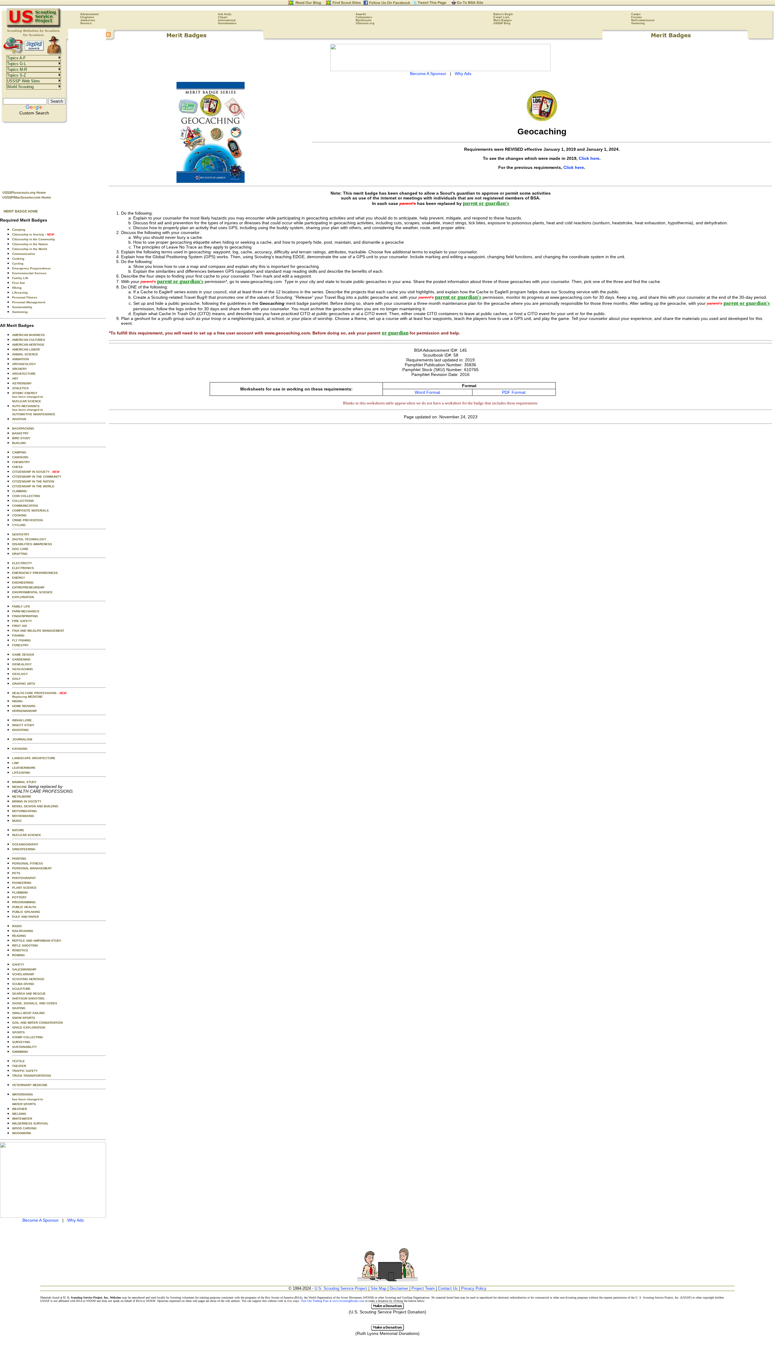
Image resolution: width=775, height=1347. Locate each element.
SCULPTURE (21, 988)
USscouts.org (365, 23)
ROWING (18, 955)
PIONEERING (21, 882)
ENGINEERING (23, 582)
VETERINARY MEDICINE (30, 1085)
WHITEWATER (22, 1118)
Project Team (423, 1288)
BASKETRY (20, 433)
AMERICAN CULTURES (28, 339)
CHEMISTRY (21, 462)
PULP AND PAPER (25, 916)
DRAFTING (20, 553)
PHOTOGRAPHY (24, 878)
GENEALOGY (22, 664)
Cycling (17, 263)
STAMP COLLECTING (27, 1037)
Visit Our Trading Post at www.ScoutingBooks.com (332, 1301)
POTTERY (19, 897)
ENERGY (18, 577)
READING (19, 935)
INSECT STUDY (23, 725)
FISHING (18, 635)
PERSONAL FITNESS (27, 863)
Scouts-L (86, 23)
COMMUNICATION (25, 505)
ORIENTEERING (23, 849)
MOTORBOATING (24, 811)
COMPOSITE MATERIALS (30, 510)
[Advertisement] (53, 154)
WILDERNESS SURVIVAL (30, 1123)
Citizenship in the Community (33, 239)
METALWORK (21, 796)
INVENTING (20, 730)
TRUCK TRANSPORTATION (31, 1075)
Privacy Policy (473, 1288)
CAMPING (19, 452)
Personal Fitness (24, 297)
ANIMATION (20, 359)
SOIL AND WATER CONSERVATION (37, 1022)
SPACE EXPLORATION (28, 1027)
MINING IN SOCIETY (26, 801)
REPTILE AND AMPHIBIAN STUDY (36, 940)
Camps (636, 14)
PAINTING (19, 858)
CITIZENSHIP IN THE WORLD (33, 486)
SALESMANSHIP (24, 969)
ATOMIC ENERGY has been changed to (27, 394)
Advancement (89, 14)
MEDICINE (19, 787)
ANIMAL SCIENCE (25, 354)
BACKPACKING (23, 428)
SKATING (18, 1008)
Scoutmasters (227, 23)
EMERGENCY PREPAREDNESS (35, 573)
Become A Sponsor (40, 1220)
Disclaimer (399, 1288)
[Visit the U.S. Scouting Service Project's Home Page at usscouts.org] (34, 27)
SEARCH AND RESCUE (29, 993)
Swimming (20, 312)
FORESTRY (20, 645)
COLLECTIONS (23, 500)
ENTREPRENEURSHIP (28, 587)
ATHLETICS (20, 388)
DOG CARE (20, 549)
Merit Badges (502, 20)
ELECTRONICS (23, 568)
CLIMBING (19, 491)
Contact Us (448, 1288)
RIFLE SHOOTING (25, 945)
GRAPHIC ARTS (23, 683)
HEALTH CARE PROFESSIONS (39, 694)
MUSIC (17, 820)
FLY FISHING (21, 640)
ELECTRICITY (22, 563)
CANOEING (20, 457)
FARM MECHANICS (25, 611)
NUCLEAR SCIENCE (26, 401)
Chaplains (87, 17)
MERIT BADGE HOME (21, 211)
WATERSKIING (22, 1094)
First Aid (18, 283)
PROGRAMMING (24, 902)
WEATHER (19, 1109)
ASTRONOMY (22, 383)
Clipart (222, 17)
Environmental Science (29, 273)
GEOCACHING (22, 669)
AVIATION (19, 419)
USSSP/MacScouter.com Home (26, 197)
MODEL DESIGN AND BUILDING (35, 806)
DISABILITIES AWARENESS (32, 544)
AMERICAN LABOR (26, 349)
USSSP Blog (501, 23)
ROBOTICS (20, 950)
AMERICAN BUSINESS (28, 335)
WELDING (19, 1113)
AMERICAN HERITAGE (28, 344)
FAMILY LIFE (21, 606)
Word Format (427, 392)
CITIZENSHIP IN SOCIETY (35, 471)
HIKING (17, 701)
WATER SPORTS (24, 1104)
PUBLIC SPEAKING (26, 912)
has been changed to (27, 1099)
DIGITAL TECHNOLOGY (29, 539)
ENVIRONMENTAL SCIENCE (32, 592)
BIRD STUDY (21, 438)
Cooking (18, 258)
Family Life (20, 278)
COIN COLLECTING (26, 496)
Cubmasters (364, 17)
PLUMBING (20, 892)
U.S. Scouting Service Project (341, 1288)
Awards (361, 14)
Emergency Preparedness (31, 268)
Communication (23, 253)
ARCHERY (19, 369)
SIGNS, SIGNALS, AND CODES (34, 1003)
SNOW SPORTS (23, 1017)
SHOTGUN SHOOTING (28, 998)
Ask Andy (224, 14)
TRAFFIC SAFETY (25, 1070)
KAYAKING (20, 748)
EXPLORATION (23, 597)
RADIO (17, 926)
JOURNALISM (22, 739)
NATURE (18, 830)
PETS (16, 873)
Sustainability (22, 307)
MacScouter (364, 20)
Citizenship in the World (29, 249)
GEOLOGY (20, 674)
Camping (18, 229)
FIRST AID (19, 625)
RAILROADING (22, 931)
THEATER (19, 1066)
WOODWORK (21, 1133)
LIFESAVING (21, 772)
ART (15, 378)
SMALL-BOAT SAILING (28, 1013)
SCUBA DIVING (23, 984)
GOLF (16, 678)
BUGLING (19, 443)
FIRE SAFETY (22, 621)
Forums (636, 17)
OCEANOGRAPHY (25, 844)
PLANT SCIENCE (24, 887)
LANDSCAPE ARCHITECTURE (33, 758)
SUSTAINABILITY (24, 1047)
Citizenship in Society (33, 234)
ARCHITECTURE (24, 373)
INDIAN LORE (22, 720)
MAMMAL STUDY (24, 782)
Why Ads (75, 1220)
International (227, 20)
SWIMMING (20, 1051)
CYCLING (19, 525)
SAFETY (18, 964)
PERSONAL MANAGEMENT (32, 868)
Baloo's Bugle (503, 14)
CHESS (17, 467)
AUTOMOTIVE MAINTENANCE (33, 414)
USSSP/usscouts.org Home (24, 192)
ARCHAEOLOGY (24, 364)
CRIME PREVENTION (27, 520)
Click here (589, 158)
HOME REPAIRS (23, 706)
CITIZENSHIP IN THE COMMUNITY (36, 476)
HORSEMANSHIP (24, 711)
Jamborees (87, 20)
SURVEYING (21, 1042)
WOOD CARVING (24, 1128)
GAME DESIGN (23, 654)
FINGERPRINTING (25, 616)
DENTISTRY (20, 534)
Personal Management (28, 302)
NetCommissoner (643, 20)
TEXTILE (18, 1061)
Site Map (378, 1288)
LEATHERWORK (23, 767)
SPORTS (18, 1032)
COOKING (19, 515)
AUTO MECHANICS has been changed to (27, 407)
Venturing (638, 23)
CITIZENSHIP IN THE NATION (33, 481)
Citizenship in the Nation (30, 244)
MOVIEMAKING (23, 816)
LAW (15, 763)
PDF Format (514, 392)
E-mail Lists (501, 17)
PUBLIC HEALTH (24, 907)
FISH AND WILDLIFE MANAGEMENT (38, 630)
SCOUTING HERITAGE (28, 979)
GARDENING (21, 659)
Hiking (16, 287)
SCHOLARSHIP (23, 974)
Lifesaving (20, 292)
